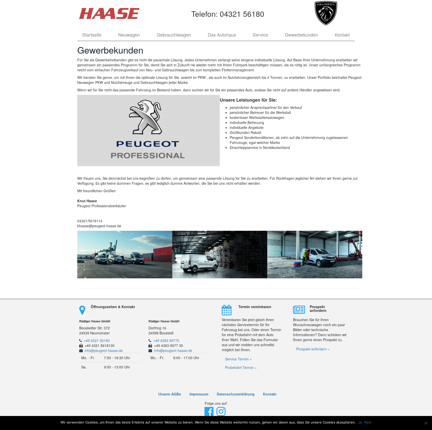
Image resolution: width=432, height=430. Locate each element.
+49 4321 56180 (97, 340)
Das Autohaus (222, 34)
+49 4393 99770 (166, 340)
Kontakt (342, 34)
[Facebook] (209, 413)
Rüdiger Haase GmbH (94, 321)
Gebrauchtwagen (174, 34)
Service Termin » (238, 358)
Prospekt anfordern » (313, 348)
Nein (368, 422)
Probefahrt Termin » (241, 367)
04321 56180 (242, 13)
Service (260, 34)
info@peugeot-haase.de (103, 350)
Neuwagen (129, 34)
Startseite (92, 34)
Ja (360, 422)
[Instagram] (221, 413)
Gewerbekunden (301, 34)
